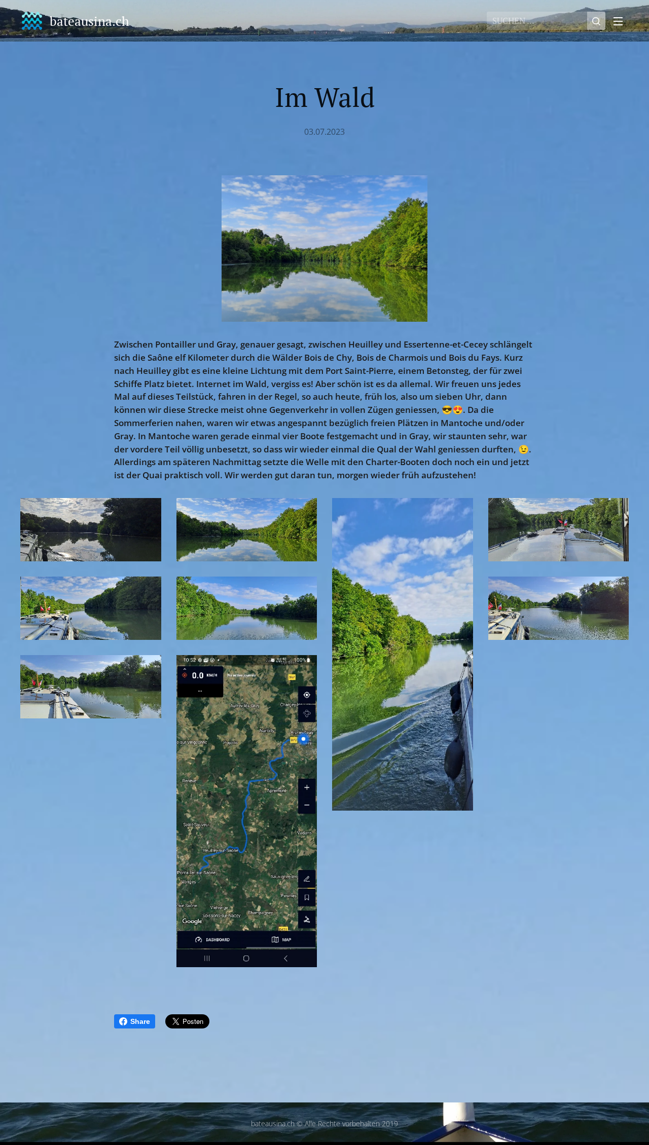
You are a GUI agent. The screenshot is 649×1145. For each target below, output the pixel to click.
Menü (621, 21)
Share (140, 1021)
